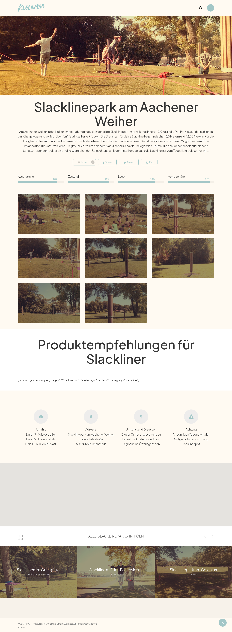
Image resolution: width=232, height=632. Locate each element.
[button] (210, 8)
